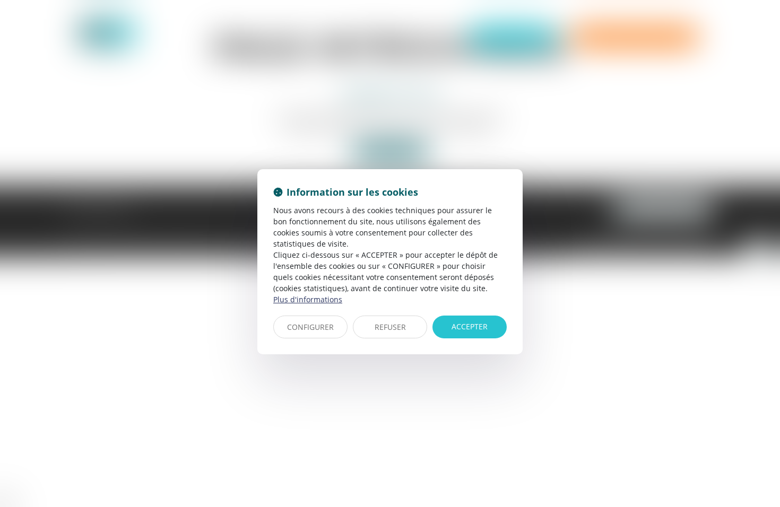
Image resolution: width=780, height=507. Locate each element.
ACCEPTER (470, 326)
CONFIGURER (310, 327)
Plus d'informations (307, 299)
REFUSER (390, 327)
